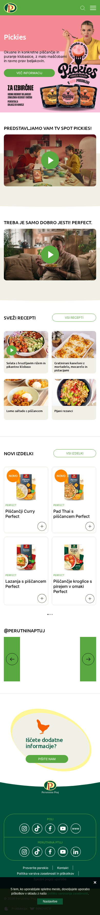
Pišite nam (47, 759)
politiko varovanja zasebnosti (67, 893)
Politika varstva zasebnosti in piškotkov (45, 873)
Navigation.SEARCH (83, 8)
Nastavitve (50, 901)
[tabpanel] (50, 375)
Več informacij (29, 73)
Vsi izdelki (74, 453)
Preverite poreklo (35, 868)
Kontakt (62, 868)
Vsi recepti (74, 317)
